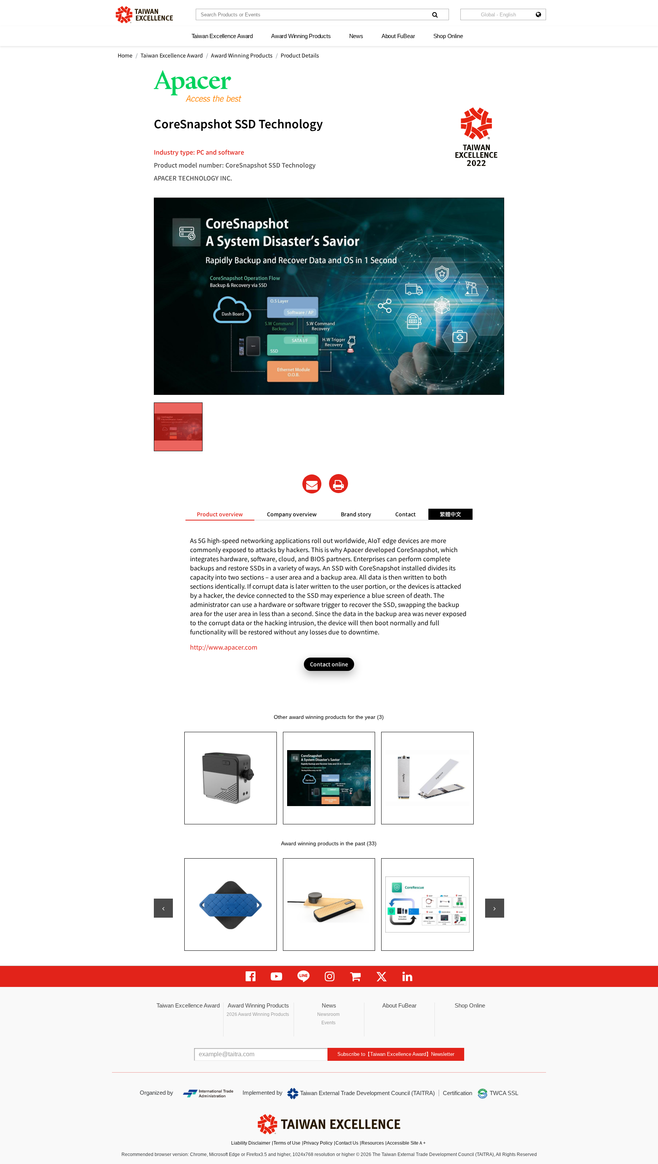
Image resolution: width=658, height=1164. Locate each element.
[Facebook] (251, 976)
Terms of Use (286, 1143)
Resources (372, 1143)
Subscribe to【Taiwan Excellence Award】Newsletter (395, 1054)
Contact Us (346, 1143)
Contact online (329, 664)
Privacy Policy (317, 1143)
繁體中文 (450, 514)
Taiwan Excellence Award (222, 36)
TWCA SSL (503, 1093)
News (356, 36)
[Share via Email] (311, 483)
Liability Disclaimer (250, 1143)
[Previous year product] (163, 908)
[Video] (276, 976)
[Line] (303, 976)
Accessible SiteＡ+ (406, 1143)
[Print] (338, 483)
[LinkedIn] (407, 976)
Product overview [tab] (220, 514)
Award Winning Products (301, 36)
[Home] (144, 14)
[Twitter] (381, 976)
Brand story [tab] (356, 514)
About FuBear (398, 36)
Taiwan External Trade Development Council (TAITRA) (367, 1093)
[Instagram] (330, 976)
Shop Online (448, 36)
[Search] (435, 14)
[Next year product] (494, 908)
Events (328, 1022)
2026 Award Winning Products (258, 1014)
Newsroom (328, 1014)
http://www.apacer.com (223, 646)
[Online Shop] (355, 976)
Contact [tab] (405, 514)
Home (125, 55)
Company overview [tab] (292, 514)
